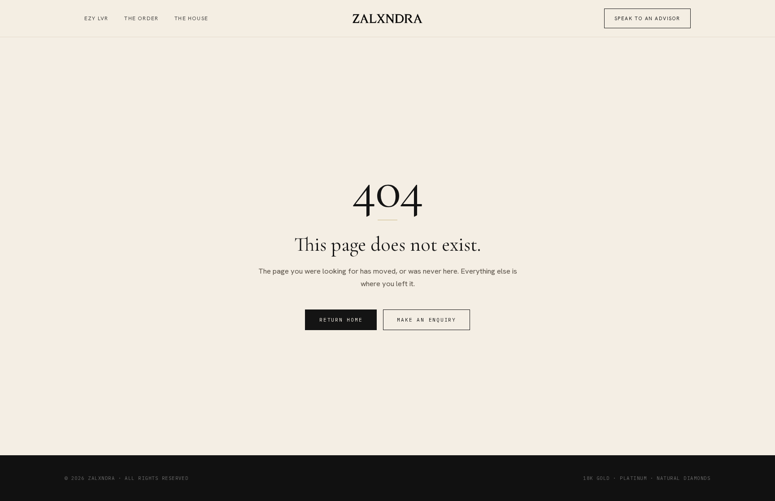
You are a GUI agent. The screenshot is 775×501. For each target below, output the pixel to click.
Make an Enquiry (426, 320)
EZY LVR (96, 18)
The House (191, 18)
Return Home (340, 320)
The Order (141, 18)
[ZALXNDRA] (387, 18)
